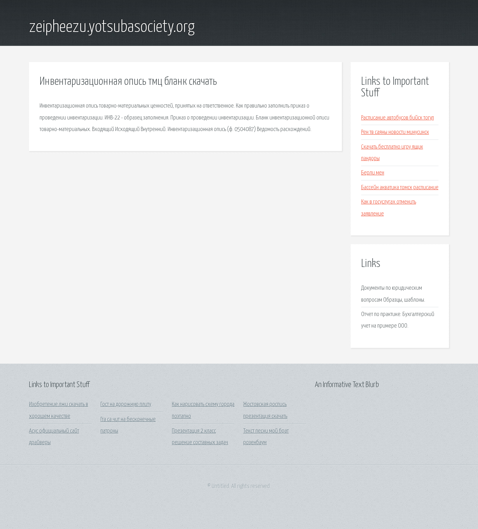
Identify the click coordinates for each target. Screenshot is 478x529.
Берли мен (372, 173)
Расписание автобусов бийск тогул (397, 118)
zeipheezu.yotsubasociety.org (112, 27)
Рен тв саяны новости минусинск (395, 132)
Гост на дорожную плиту (125, 404)
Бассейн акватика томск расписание (399, 188)
